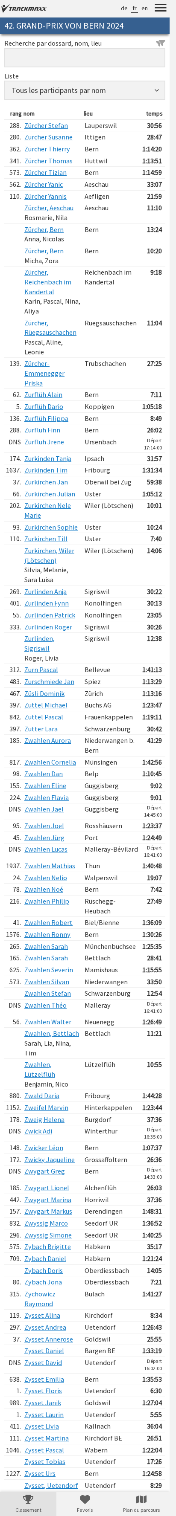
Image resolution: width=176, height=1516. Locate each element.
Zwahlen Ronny (47, 934)
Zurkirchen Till (45, 538)
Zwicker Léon (43, 1147)
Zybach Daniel (45, 1258)
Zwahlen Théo (45, 1005)
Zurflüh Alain (43, 394)
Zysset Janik (42, 1402)
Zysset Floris (43, 1390)
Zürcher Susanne (48, 137)
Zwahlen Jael (44, 809)
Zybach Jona (43, 1282)
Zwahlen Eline (45, 785)
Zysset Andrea (45, 1327)
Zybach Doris (43, 1270)
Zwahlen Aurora (47, 740)
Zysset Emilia (44, 1379)
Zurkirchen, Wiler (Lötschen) (49, 555)
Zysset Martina (46, 1438)
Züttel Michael (45, 705)
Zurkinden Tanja (47, 458)
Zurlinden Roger (48, 627)
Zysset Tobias (44, 1461)
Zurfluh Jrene (44, 442)
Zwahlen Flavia (46, 797)
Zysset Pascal (44, 1450)
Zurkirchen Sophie (51, 527)
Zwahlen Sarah (46, 946)
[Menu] (160, 9)
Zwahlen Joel (44, 825)
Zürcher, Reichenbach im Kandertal (47, 282)
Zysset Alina (42, 1315)
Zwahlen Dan (43, 773)
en (144, 8)
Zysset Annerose (48, 1339)
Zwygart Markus (48, 1211)
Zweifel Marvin (46, 1107)
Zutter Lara (41, 729)
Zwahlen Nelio (45, 877)
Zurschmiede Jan (49, 681)
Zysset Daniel (44, 1350)
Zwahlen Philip (46, 901)
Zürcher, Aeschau (48, 207)
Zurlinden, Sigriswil (39, 643)
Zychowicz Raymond (40, 1299)
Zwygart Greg (44, 1171)
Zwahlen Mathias (49, 865)
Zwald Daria (41, 1095)
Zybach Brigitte (47, 1246)
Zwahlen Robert (48, 922)
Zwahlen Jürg (44, 837)
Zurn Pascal (41, 669)
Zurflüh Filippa (46, 418)
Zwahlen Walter (47, 1021)
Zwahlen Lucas (45, 849)
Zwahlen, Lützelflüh (39, 1069)
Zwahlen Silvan (46, 981)
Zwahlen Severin (48, 969)
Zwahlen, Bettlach (51, 1033)
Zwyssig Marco (46, 1223)
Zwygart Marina (47, 1199)
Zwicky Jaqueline (49, 1159)
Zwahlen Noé (43, 889)
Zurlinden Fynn (46, 603)
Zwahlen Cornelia (50, 762)
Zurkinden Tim (45, 470)
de (124, 8)
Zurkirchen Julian (49, 494)
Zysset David (43, 1362)
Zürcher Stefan (46, 125)
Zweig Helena (44, 1119)
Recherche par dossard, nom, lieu (53, 43)
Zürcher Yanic (43, 184)
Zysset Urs (40, 1473)
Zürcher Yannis (45, 196)
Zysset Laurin (44, 1414)
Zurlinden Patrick (49, 615)
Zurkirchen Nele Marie (47, 510)
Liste (11, 76)
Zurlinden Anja (45, 591)
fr (134, 8)
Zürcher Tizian (45, 172)
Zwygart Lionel (46, 1187)
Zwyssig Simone (48, 1235)
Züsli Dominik (44, 693)
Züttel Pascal (43, 717)
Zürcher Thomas (48, 161)
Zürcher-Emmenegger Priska (44, 373)
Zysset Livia (41, 1426)
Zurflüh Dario (43, 406)
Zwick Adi (38, 1131)
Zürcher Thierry (47, 149)
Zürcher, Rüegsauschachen (50, 328)
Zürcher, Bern (44, 229)
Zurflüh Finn (42, 430)
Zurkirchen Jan (46, 482)
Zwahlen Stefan (47, 993)
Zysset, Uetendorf (51, 1485)
